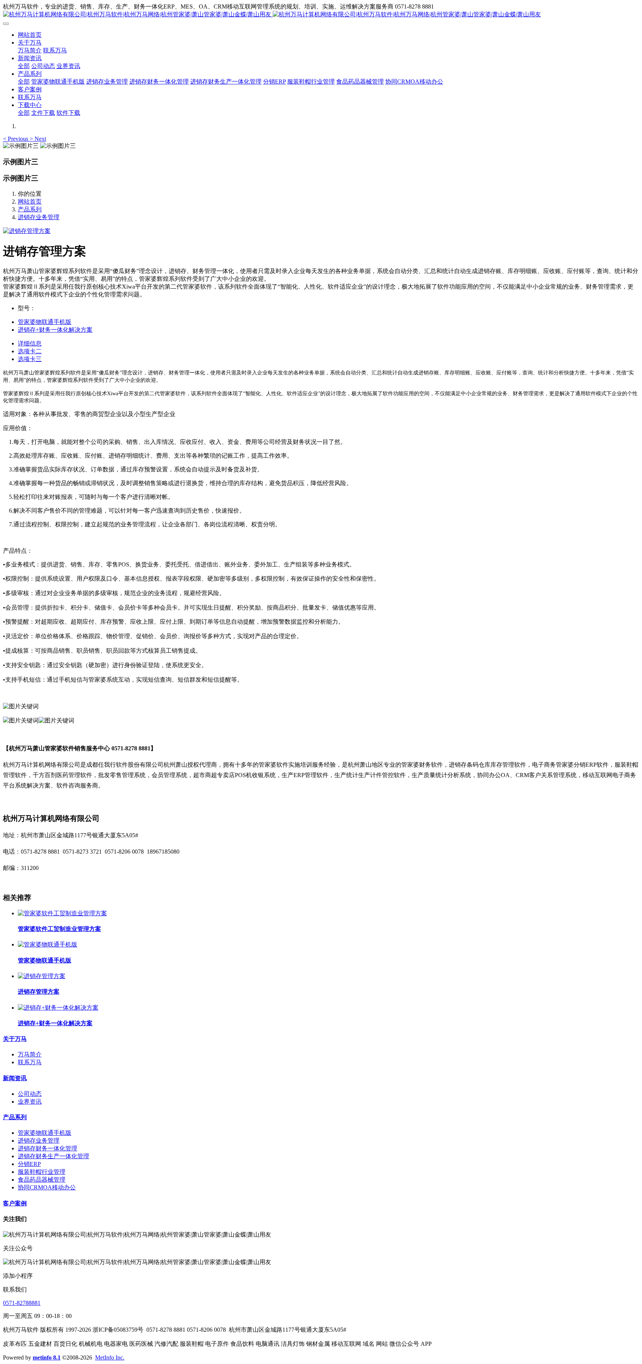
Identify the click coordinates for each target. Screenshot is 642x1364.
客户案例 (15, 1203)
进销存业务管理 (38, 217)
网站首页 (30, 35)
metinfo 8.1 (47, 1357)
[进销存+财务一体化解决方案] (58, 1007)
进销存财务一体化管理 (47, 1148)
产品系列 (30, 209)
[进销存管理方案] (41, 976)
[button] (16, 139)
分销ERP (29, 1164)
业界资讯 (30, 1101)
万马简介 (30, 1054)
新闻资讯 (15, 1078)
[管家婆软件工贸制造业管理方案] (62, 913)
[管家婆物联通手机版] (47, 944)
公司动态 (30, 1094)
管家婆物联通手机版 (44, 1133)
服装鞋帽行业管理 (41, 1172)
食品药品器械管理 (41, 1179)
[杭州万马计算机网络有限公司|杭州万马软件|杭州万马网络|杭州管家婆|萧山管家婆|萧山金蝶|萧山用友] (321, 15)
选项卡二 (30, 351)
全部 (24, 66)
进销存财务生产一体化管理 (53, 1156)
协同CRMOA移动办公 (47, 1187)
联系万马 (30, 1062)
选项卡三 (30, 359)
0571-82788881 (21, 1303)
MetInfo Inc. (109, 1357)
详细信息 (30, 343)
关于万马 (15, 1039)
